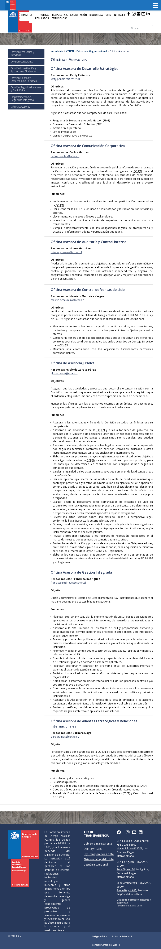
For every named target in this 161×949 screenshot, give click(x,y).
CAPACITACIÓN (78, 14)
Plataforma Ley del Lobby (99, 859)
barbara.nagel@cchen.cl (65, 736)
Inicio (54, 51)
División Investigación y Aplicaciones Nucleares (23, 69)
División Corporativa (22, 61)
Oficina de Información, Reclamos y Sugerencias (134, 901)
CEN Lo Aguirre (126, 862)
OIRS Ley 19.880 (93, 849)
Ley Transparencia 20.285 (99, 854)
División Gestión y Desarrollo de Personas (24, 79)
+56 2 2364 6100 (126, 844)
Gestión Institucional (96, 864)
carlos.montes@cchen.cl (65, 156)
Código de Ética (99, 936)
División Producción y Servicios (22, 53)
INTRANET (119, 14)
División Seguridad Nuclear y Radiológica (26, 89)
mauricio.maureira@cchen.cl (67, 300)
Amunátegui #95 (126, 890)
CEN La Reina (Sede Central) (133, 841)
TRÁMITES (26, 14)
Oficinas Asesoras (20, 106)
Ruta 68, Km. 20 (126, 869)
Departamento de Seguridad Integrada (22, 98)
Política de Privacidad (122, 936)
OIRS (108, 14)
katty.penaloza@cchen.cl (65, 79)
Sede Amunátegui (127, 883)
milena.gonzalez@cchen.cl (66, 252)
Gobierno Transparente (98, 843)
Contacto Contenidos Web (104, 944)
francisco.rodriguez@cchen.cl (68, 583)
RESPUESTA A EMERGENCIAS (60, 16)
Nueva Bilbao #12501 (129, 848)
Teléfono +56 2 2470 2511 (129, 905)
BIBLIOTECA (96, 14)
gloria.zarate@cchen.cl (64, 373)
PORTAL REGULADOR (42, 16)
